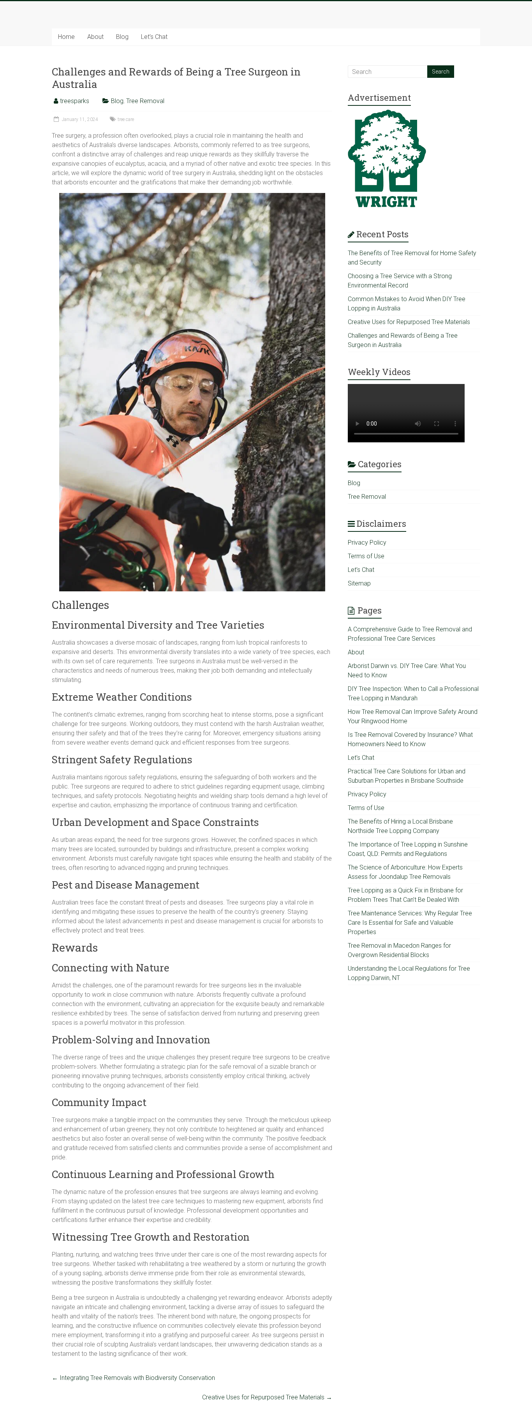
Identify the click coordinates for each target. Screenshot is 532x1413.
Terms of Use (366, 556)
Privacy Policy (367, 542)
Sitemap (359, 583)
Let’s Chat (154, 36)
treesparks (74, 101)
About (95, 36)
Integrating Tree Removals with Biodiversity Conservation (133, 1377)
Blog (122, 36)
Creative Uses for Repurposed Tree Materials (267, 1397)
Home (66, 36)
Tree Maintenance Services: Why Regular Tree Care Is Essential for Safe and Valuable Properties (410, 923)
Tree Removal (145, 101)
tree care (126, 119)
